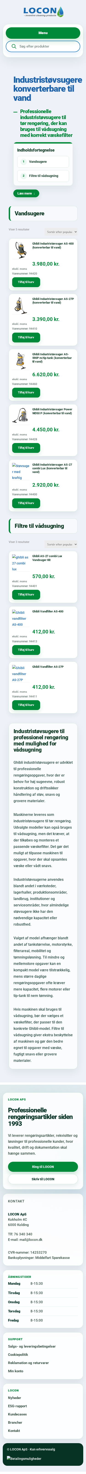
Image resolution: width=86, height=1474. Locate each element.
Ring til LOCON (43, 1167)
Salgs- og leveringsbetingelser (32, 1346)
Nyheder (14, 1398)
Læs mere (24, 193)
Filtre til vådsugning (40, 176)
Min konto (15, 1371)
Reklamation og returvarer (28, 1363)
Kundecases (17, 1414)
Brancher (15, 1423)
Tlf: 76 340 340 (20, 1234)
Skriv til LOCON (43, 1179)
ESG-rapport (17, 1406)
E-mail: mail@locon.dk (25, 1240)
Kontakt (14, 1431)
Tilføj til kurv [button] (26, 282)
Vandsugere (35, 161)
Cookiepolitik (18, 1355)
